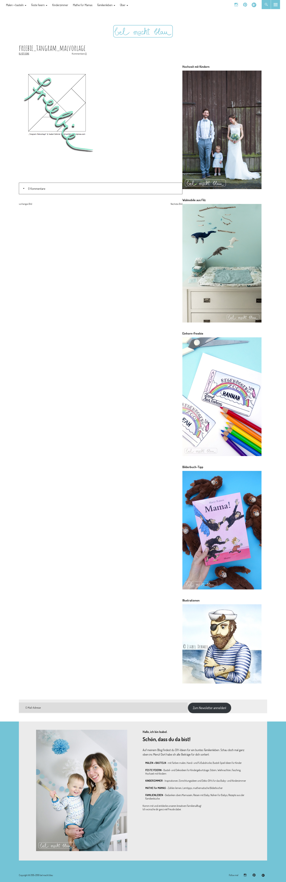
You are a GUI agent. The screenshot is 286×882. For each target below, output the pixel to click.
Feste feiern (38, 5)
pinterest (245, 4)
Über (122, 5)
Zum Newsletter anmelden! (209, 708)
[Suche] (266, 4)
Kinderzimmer (60, 5)
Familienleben (105, 5)
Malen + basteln (15, 5)
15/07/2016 (24, 53)
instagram (236, 4)
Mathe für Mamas (83, 5)
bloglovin (254, 4)
